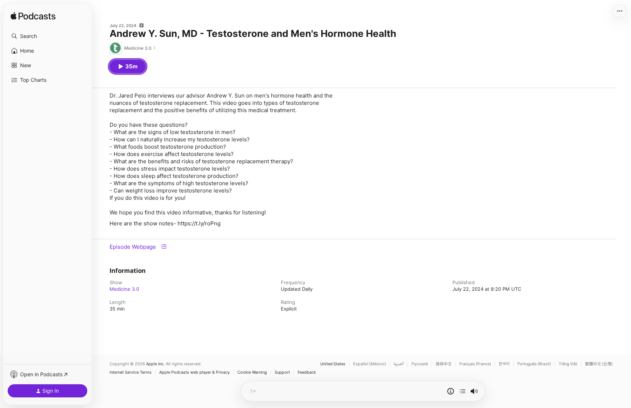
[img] (33, 16)
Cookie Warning (252, 372)
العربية (399, 364)
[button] (47, 36)
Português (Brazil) (534, 364)
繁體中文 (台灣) (599, 364)
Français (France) (475, 364)
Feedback (307, 372)
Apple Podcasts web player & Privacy (194, 372)
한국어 (504, 364)
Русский (420, 364)
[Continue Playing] (462, 391)
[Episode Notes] (450, 391)
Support (282, 372)
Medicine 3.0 (124, 289)
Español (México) (369, 364)
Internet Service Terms (131, 372)
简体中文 (444, 364)
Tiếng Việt (568, 364)
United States (332, 364)
